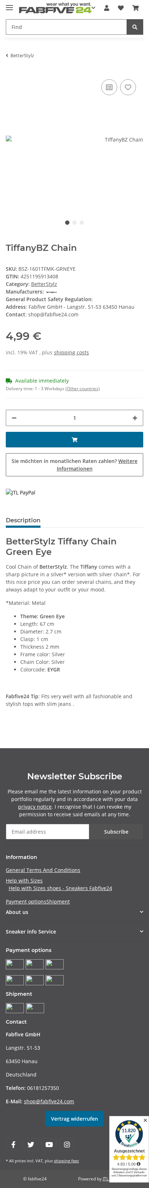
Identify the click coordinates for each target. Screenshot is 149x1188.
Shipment (58, 901)
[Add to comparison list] (109, 87)
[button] (107, 8)
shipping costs (71, 352)
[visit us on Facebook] (13, 1144)
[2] (20, 492)
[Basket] (135, 8)
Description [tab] (23, 520)
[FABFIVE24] (55, 8)
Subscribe (116, 831)
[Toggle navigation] (9, 4)
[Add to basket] (74, 439)
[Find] (135, 27)
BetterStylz (44, 284)
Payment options (26, 901)
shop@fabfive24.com (49, 1101)
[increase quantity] (135, 418)
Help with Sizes (24, 880)
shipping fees (66, 1160)
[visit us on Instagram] (66, 1144)
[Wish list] (121, 8)
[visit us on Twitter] (31, 1144)
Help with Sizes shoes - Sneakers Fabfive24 (60, 888)
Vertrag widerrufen (74, 1118)
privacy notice (35, 806)
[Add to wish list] (128, 87)
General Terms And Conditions (43, 870)
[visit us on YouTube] (49, 1144)
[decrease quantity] (14, 418)
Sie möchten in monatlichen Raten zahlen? (74, 465)
